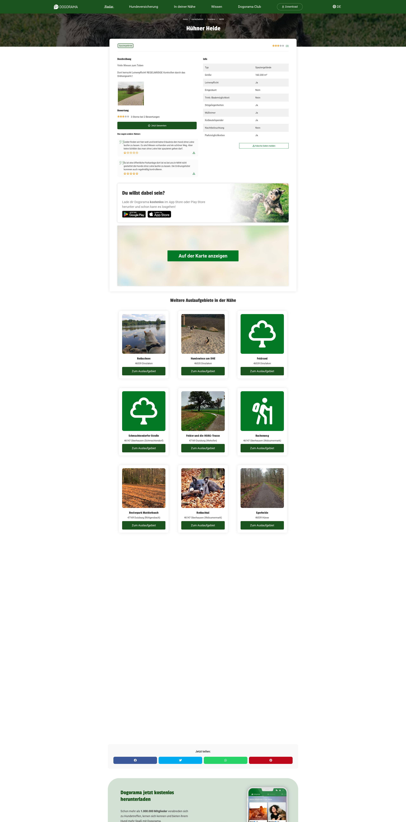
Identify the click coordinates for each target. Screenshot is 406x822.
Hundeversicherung (143, 7)
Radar (109, 7)
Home (185, 19)
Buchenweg (262, 435)
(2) (287, 46)
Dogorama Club (249, 7)
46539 (221, 19)
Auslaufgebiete (197, 19)
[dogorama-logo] (66, 6)
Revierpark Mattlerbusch (144, 512)
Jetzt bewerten (158, 125)
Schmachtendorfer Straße (144, 435)
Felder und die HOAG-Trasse (203, 435)
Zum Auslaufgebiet (144, 371)
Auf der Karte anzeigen (203, 256)
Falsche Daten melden (265, 146)
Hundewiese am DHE (203, 358)
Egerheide (262, 512)
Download (291, 6)
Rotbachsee (144, 358)
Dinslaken (211, 19)
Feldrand (262, 358)
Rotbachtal (202, 512)
